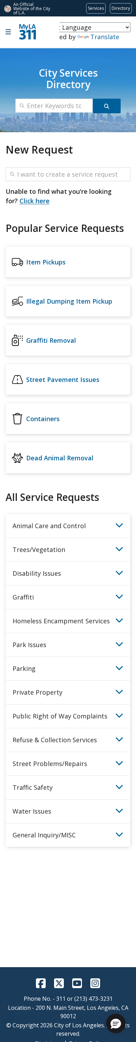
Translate (104, 37)
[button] (116, 1023)
